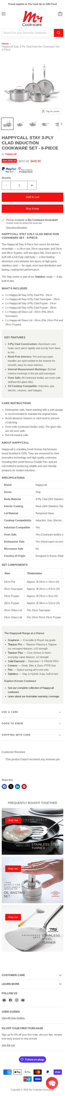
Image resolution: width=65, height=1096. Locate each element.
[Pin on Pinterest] (24, 786)
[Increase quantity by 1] (32, 185)
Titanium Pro (15, 644)
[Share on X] (11, 786)
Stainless (40, 276)
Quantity (6, 178)
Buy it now (32, 208)
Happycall (10, 153)
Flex (10, 669)
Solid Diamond (16, 661)
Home (5, 43)
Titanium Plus (15, 652)
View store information (16, 227)
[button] (7, 124)
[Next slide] (61, 123)
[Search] (58, 33)
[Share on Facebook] (4, 786)
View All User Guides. (13, 1018)
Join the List (8, 1045)
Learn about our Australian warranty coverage (33, 696)
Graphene (13, 640)
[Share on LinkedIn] (17, 786)
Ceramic (13, 665)
